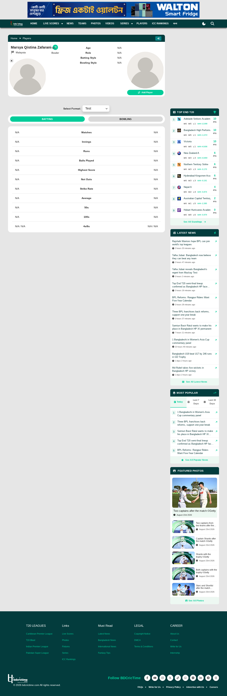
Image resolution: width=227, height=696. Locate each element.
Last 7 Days (196, 402)
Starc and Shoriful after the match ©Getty (204, 587)
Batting (47, 119)
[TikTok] (178, 678)
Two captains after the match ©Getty (194, 510)
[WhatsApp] (185, 678)
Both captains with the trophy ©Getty (206, 571)
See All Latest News (196, 382)
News (70, 23)
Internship (175, 653)
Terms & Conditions (143, 646)
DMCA (137, 640)
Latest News (104, 634)
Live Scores (67, 634)
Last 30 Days (212, 402)
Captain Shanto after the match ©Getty (206, 539)
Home (33, 23)
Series (65, 653)
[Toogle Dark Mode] (204, 23)
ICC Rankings (160, 23)
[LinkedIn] (201, 678)
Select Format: (72, 108)
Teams (82, 23)
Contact (174, 640)
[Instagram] (162, 678)
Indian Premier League (37, 646)
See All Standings (193, 222)
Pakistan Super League (37, 653)
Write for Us (175, 646)
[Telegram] (208, 678)
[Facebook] (147, 678)
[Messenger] (193, 678)
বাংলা (175, 23)
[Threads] (216, 678)
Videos (109, 23)
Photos (96, 23)
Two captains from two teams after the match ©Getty (205, 524)
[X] (170, 678)
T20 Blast (30, 640)
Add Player (147, 92)
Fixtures (66, 646)
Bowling (126, 119)
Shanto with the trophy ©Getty (203, 555)
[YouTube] (155, 678)
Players (142, 23)
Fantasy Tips (104, 653)
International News (107, 646)
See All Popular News (196, 460)
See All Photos (196, 600)
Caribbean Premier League (39, 634)
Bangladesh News (107, 640)
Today (180, 402)
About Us (174, 634)
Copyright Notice (142, 634)
